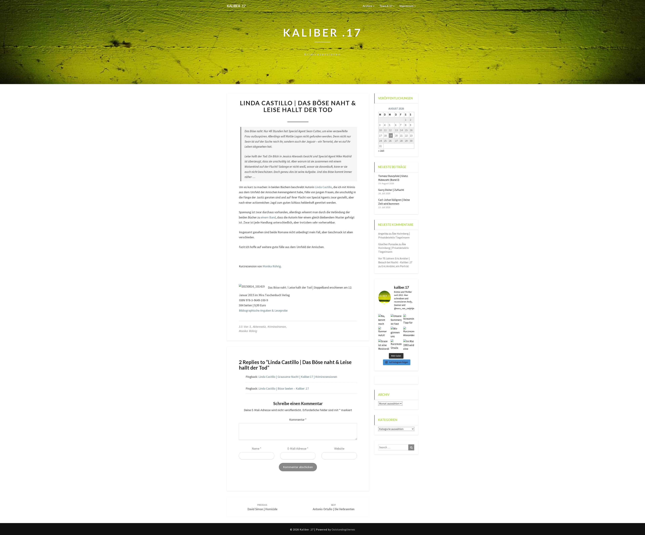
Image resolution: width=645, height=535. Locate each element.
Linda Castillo (323, 187)
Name (256, 448)
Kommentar (298, 420)
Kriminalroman (277, 327)
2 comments (320, 117)
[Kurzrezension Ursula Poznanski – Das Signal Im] (396, 344)
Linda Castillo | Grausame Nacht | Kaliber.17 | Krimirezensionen (298, 377)
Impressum (407, 5)
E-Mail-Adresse (297, 448)
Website (339, 448)
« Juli (381, 150)
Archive (368, 5)
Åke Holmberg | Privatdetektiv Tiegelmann (393, 248)
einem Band (268, 217)
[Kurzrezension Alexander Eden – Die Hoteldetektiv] (408, 332)
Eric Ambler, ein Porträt (395, 266)
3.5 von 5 (245, 327)
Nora (275, 117)
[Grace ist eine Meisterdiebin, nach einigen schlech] (383, 344)
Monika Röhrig (272, 266)
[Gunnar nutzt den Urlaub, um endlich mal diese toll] (383, 332)
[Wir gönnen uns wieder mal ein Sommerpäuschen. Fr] (396, 332)
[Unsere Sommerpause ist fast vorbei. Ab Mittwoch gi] (396, 319)
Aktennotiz (259, 327)
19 (390, 135)
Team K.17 (386, 5)
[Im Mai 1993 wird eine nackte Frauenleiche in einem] (408, 344)
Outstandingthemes (343, 529)
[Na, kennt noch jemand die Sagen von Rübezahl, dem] (383, 319)
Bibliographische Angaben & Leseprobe (263, 310)
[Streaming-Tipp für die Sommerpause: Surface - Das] (408, 319)
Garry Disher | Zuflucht (391, 190)
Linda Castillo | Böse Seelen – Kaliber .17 (284, 388)
